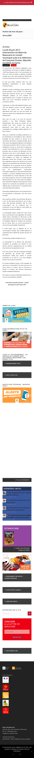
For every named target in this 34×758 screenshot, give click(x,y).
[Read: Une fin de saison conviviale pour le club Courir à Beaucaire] (4, 508)
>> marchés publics (10, 601)
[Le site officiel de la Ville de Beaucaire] (14, 25)
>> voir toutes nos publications (22, 549)
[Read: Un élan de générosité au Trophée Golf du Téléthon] (4, 493)
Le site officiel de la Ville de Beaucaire (17, 2)
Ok (13, 754)
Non (20, 754)
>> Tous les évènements (22, 480)
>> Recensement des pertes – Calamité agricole (13, 577)
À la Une (14, 65)
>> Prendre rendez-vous (12, 363)
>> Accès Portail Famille (12, 590)
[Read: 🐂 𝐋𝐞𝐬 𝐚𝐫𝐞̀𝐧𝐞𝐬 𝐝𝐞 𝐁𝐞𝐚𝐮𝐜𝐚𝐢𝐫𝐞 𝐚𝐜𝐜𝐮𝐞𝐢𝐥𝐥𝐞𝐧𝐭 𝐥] (4, 515)
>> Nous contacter (10, 375)
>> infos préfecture (11, 651)
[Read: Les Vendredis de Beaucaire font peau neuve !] (4, 500)
